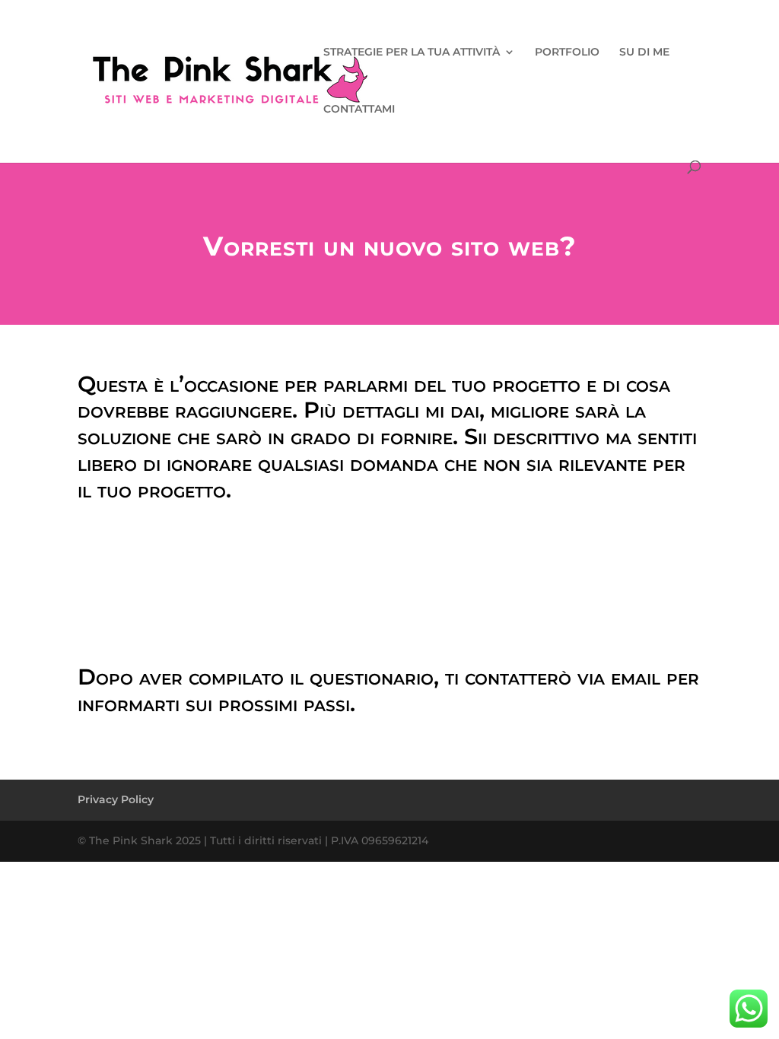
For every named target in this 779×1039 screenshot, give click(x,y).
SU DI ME (644, 52)
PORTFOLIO (567, 52)
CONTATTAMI (359, 109)
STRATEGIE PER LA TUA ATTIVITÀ (411, 52)
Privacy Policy (116, 799)
